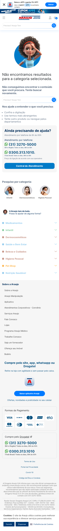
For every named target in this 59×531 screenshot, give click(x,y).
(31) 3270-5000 (22, 144)
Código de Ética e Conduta (29, 478)
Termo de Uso (29, 462)
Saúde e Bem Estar (16, 244)
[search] (29, 25)
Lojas (6, 325)
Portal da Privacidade (29, 467)
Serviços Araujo (11, 313)
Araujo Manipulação (13, 296)
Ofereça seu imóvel (13, 348)
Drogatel (24, 436)
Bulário (7, 354)
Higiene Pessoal (14, 258)
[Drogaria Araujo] (29, 18)
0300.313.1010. (21, 152)
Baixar (51, 4)
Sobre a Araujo (11, 290)
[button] (42, 524)
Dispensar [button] (22, 524)
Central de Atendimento (29, 165)
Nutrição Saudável (16, 273)
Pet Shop (11, 266)
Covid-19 (29, 472)
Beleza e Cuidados (16, 251)
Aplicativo (9, 302)
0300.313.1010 (21, 451)
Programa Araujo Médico (15, 331)
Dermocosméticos (16, 237)
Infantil (9, 230)
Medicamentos (14, 223)
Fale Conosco (10, 319)
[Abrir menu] (4, 18)
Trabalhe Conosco (12, 337)
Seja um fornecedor (13, 342)
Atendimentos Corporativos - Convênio (22, 308)
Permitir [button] (9, 524)
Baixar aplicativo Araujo (29, 393)
